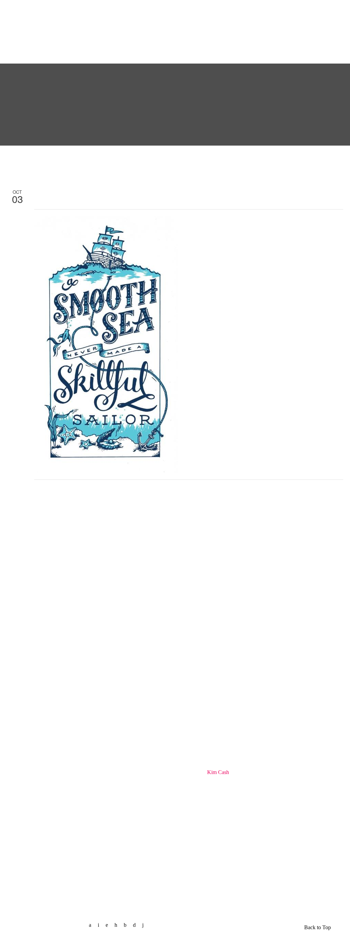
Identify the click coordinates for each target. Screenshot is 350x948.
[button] (310, 44)
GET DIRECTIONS (33, 873)
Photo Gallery (163, 11)
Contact (238, 11)
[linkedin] (109, 925)
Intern (273, 11)
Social (204, 11)
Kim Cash (218, 772)
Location (271, 46)
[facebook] (92, 925)
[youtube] (145, 925)
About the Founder (36, 28)
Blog (123, 11)
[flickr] (128, 925)
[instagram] (137, 925)
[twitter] (101, 925)
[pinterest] (118, 925)
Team (92, 11)
